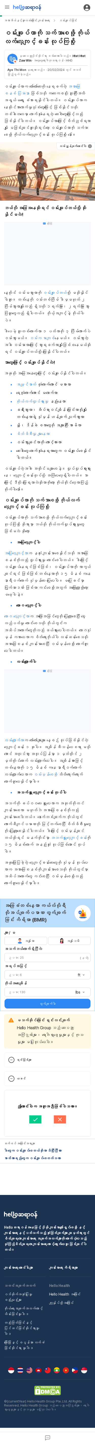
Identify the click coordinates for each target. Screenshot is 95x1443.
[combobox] (79, 975)
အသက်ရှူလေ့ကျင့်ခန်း (69, 837)
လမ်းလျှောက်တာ (14, 740)
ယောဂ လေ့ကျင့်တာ (16, 616)
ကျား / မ (9, 932)
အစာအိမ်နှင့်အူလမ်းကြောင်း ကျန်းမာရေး (27, 20)
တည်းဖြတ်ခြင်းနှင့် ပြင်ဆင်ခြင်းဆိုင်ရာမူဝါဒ (21, 1328)
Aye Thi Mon (16, 70)
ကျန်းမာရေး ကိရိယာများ (63, 1267)
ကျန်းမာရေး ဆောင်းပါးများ (18, 1267)
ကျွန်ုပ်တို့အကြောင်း (61, 1303)
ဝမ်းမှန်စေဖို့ (45, 774)
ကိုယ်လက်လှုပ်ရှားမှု (32, 401)
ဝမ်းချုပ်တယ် (55, 292)
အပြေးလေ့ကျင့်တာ (16, 553)
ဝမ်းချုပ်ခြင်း (68, 20)
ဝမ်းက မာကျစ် (42, 338)
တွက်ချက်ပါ (47, 1004)
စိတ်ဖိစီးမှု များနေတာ (33, 433)
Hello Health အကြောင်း (65, 1294)
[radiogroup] (47, 941)
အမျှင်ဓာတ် (26, 384)
